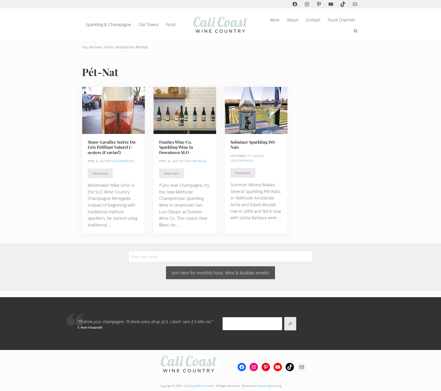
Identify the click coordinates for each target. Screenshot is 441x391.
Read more (103, 174)
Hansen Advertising (269, 386)
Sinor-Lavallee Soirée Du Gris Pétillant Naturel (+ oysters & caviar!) (112, 147)
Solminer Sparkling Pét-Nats (253, 144)
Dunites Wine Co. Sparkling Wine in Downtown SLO (176, 147)
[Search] (290, 323)
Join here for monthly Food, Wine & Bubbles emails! (220, 272)
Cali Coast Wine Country (199, 386)
